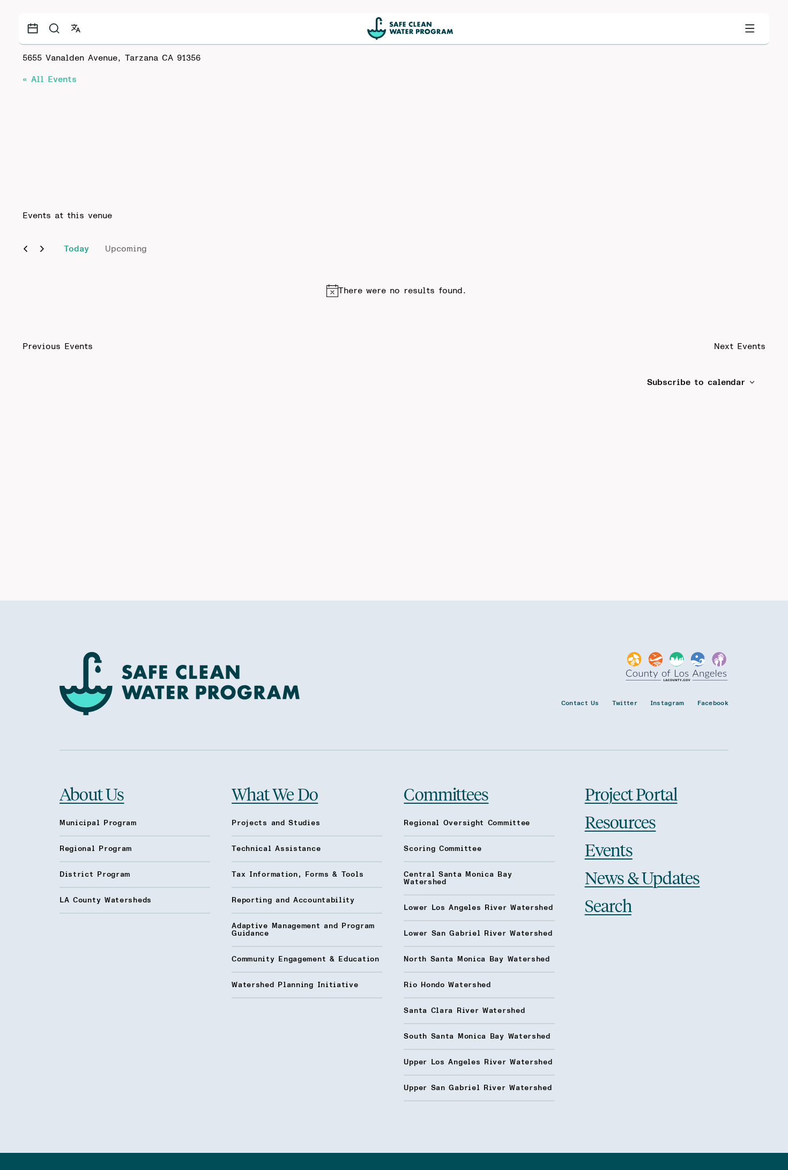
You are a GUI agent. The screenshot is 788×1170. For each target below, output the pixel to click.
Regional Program (96, 849)
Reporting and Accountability (293, 900)
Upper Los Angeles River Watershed (478, 1062)
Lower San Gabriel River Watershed (478, 933)
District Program (95, 874)
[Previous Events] (25, 249)
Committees (446, 793)
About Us (92, 793)
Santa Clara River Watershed (464, 1011)
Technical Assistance (276, 849)
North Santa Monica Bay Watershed (476, 959)
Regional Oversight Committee (467, 823)
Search (608, 905)
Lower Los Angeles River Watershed (478, 908)
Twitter (624, 703)
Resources (620, 821)
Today (76, 249)
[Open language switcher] (75, 28)
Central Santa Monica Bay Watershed (458, 878)
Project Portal (631, 793)
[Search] (54, 28)
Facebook (712, 703)
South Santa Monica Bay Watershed (477, 1036)
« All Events (50, 79)
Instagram (667, 703)
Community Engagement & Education (305, 959)
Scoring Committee (442, 849)
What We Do (275, 793)
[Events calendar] (32, 28)
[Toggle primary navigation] (750, 28)
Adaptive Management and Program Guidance (303, 929)
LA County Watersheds (106, 900)
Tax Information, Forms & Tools (297, 874)
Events (609, 849)
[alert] (396, 291)
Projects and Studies (276, 823)
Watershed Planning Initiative (295, 985)
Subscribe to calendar (696, 382)
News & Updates (642, 877)
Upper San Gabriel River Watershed (478, 1088)
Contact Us (580, 703)
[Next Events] (42, 249)
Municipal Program (98, 823)
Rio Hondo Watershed (447, 985)
